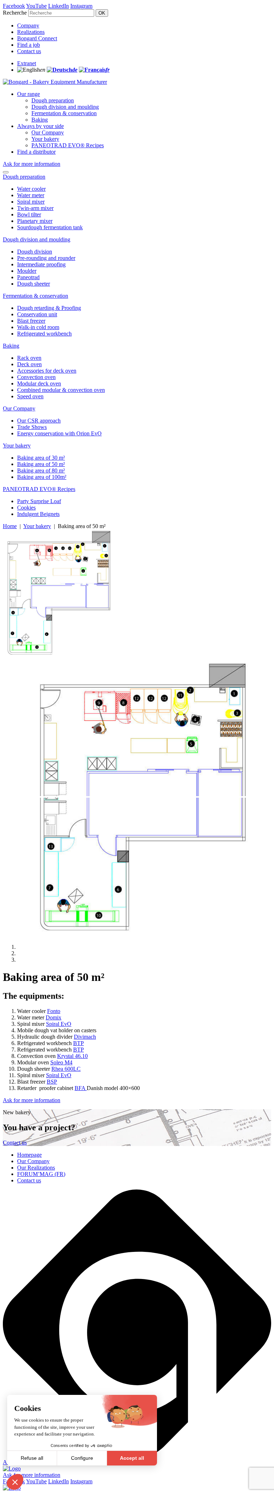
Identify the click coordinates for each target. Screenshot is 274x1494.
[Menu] (6, 172)
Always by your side (40, 126)
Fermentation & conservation (64, 113)
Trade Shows (32, 427)
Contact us (29, 51)
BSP (52, 1082)
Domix (53, 1017)
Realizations (31, 32)
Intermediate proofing (41, 264)
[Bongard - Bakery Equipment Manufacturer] (55, 82)
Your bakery (45, 139)
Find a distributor (36, 152)
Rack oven (29, 358)
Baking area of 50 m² (41, 464)
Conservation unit (37, 314)
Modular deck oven (39, 383)
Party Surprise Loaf (39, 501)
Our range (28, 94)
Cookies (26, 508)
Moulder (26, 271)
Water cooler (31, 189)
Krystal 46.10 (72, 1056)
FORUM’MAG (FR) (41, 1174)
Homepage (29, 1155)
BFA (81, 1088)
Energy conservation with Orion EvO (59, 433)
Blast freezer (31, 321)
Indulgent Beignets (38, 514)
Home (10, 526)
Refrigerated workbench (44, 334)
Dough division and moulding (65, 107)
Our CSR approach (39, 421)
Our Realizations (36, 1168)
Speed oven (30, 396)
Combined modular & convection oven (61, 390)
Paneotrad (28, 277)
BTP (78, 1043)
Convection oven (36, 377)
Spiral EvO (58, 1024)
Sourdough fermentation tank (50, 227)
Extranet (26, 63)
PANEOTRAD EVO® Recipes (67, 145)
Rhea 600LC (66, 1069)
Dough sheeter (33, 284)
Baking (39, 120)
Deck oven (29, 364)
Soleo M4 (61, 1062)
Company (28, 25)
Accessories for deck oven (46, 371)
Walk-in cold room (38, 327)
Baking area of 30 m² (41, 458)
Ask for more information (31, 164)
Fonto (53, 1011)
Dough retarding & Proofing (49, 308)
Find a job (28, 45)
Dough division (34, 252)
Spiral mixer (31, 202)
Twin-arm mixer (35, 208)
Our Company (47, 132)
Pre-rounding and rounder (46, 258)
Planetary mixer (34, 221)
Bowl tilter (29, 214)
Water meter (30, 195)
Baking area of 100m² (41, 477)
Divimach (85, 1037)
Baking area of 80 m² (41, 470)
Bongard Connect (37, 38)
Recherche (15, 13)
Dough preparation (52, 100)
